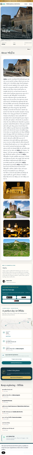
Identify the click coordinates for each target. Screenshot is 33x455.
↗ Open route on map (16, 359)
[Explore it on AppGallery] (16, 300)
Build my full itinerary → (16, 362)
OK (3, 452)
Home (25, 4)
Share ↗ (29, 49)
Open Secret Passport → (16, 377)
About (30, 4)
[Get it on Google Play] (24, 297)
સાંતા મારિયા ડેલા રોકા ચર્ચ (11, 342)
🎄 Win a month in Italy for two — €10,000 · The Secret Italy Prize (16, 1)
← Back (3, 25)
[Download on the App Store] (9, 297)
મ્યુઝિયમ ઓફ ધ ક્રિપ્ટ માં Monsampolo (15, 348)
